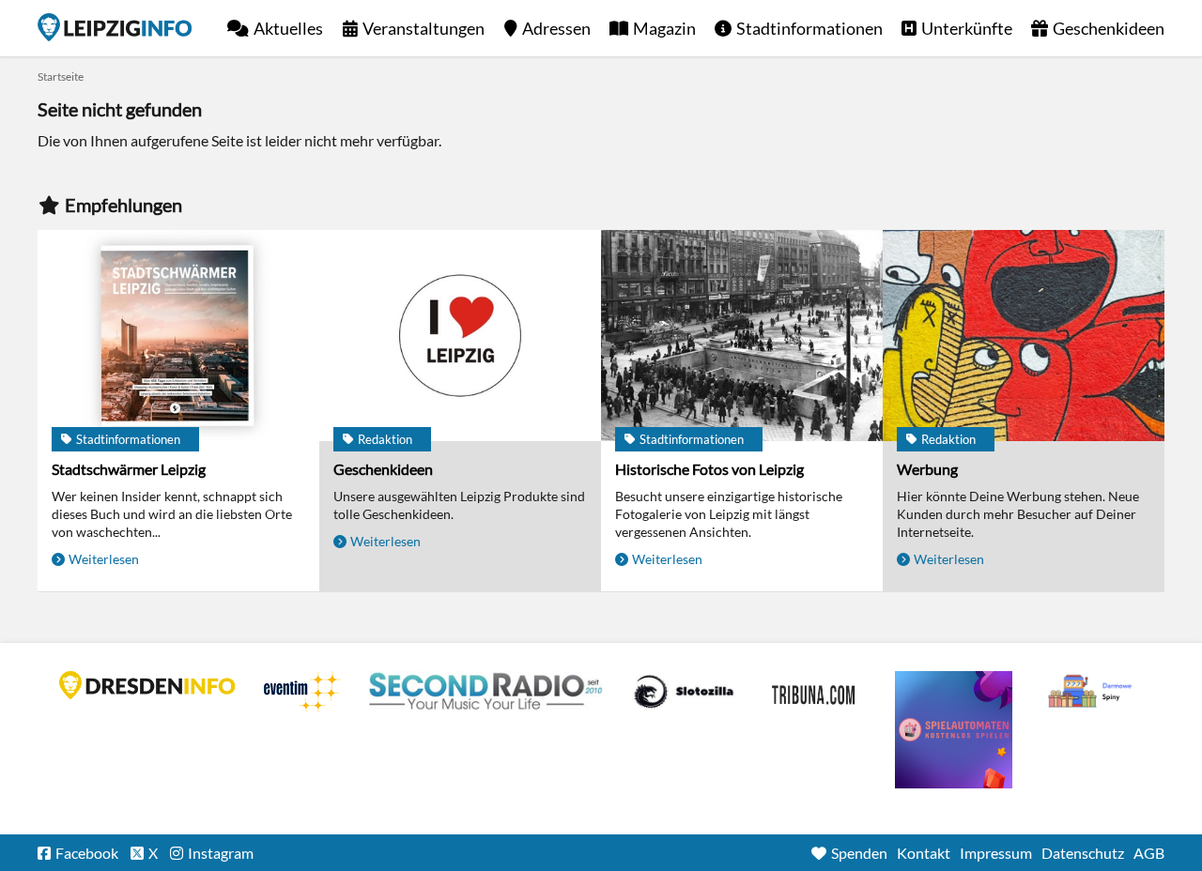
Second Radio (486, 691)
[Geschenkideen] (460, 335)
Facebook (86, 853)
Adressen (556, 28)
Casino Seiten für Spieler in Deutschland (683, 691)
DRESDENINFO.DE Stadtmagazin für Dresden (147, 685)
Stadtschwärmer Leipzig (129, 469)
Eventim (302, 691)
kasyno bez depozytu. (1092, 691)
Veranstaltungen (423, 28)
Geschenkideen (1108, 28)
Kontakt (923, 853)
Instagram (221, 853)
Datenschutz (1082, 853)
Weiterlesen (104, 559)
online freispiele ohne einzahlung (953, 729)
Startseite (115, 27)
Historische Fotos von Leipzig (709, 469)
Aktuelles (288, 28)
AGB (1148, 853)
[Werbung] (1023, 335)
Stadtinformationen (809, 28)
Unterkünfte (966, 28)
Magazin (664, 28)
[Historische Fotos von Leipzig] (742, 335)
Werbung (927, 469)
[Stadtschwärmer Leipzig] (178, 335)
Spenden (859, 853)
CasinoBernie (815, 691)
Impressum (996, 853)
